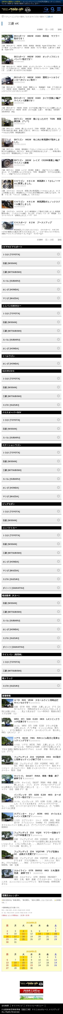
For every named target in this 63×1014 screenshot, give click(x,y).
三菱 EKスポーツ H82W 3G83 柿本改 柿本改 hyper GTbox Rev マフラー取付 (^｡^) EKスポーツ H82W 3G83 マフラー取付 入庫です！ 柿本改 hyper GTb (31, 47)
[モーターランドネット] (31, 992)
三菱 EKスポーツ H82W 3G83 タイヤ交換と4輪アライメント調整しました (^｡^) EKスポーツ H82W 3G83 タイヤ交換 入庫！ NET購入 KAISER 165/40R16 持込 (32, 110)
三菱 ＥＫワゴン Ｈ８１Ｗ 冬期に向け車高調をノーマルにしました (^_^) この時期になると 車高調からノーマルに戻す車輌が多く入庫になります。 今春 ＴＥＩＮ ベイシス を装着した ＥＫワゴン (31, 192)
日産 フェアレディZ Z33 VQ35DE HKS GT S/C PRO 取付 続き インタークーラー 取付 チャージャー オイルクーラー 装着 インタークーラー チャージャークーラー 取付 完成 (31, 767)
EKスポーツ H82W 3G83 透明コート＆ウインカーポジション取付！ (37, 78)
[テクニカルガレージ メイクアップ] (31, 986)
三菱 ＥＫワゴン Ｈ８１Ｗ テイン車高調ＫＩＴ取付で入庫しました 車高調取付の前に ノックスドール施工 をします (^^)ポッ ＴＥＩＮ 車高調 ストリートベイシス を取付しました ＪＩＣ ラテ (31, 213)
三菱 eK (49, 17)
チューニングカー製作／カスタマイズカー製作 (25, 17)
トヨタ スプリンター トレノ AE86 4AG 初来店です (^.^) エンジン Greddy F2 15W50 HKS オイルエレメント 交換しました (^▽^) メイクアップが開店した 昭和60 (31, 823)
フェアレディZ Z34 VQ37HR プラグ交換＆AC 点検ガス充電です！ (36, 852)
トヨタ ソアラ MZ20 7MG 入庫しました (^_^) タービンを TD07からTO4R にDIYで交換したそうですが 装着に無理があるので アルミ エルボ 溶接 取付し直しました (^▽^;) (31, 748)
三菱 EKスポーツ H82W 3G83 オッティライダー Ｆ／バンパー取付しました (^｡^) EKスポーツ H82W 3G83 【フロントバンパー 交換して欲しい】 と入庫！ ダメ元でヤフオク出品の (31, 68)
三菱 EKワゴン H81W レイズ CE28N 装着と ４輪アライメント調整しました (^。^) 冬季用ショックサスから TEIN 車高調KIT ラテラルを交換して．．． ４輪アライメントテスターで (31, 172)
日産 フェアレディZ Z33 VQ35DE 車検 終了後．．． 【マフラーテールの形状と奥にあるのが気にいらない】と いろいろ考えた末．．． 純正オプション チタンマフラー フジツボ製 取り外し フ (32, 842)
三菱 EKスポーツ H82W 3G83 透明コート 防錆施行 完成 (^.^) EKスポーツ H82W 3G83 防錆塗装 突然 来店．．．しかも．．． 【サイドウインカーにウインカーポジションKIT (31, 89)
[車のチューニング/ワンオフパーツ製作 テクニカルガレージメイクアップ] (21, 9)
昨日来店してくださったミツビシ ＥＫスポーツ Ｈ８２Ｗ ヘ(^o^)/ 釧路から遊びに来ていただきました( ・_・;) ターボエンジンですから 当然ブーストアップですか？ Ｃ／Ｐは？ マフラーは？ (31, 231)
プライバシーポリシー (34, 1006)
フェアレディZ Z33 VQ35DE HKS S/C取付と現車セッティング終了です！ (37, 758)
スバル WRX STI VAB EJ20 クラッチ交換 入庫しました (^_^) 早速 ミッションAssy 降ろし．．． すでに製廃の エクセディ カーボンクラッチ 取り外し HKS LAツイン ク (31, 729)
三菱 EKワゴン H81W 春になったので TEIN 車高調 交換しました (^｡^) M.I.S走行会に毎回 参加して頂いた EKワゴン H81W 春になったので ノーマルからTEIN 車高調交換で (31, 130)
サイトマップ (17, 1006)
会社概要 (5, 1006)
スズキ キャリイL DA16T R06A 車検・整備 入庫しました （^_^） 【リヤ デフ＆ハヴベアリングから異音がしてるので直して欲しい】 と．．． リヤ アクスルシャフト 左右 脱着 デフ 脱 (31, 786)
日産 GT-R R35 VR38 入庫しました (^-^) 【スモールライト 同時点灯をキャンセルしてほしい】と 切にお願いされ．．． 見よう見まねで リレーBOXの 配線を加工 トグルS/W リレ (32, 710)
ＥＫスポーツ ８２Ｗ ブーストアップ (33, 222)
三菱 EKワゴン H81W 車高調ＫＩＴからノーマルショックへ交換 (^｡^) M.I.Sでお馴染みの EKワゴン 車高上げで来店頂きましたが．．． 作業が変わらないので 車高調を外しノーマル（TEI (31, 151)
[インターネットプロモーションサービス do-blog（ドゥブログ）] (31, 999)
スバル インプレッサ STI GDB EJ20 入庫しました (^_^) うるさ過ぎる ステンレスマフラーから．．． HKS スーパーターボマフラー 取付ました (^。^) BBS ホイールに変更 (32, 804)
